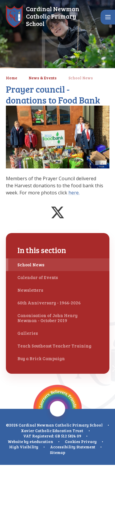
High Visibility (23, 447)
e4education (41, 441)
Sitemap (57, 452)
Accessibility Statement (72, 447)
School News (80, 78)
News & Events (43, 78)
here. (74, 192)
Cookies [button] (72, 441)
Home (11, 78)
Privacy (89, 441)
